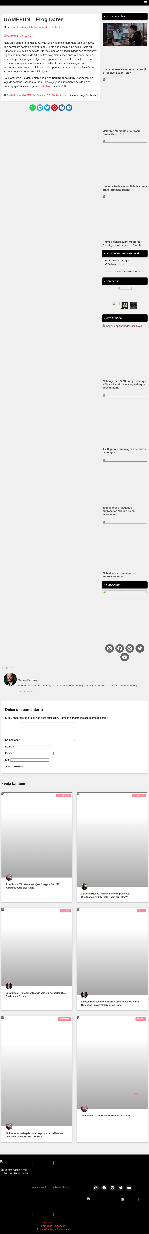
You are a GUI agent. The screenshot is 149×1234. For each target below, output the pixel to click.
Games (41, 95)
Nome (9, 746)
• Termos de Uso (52, 1222)
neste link (44, 86)
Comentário (12, 739)
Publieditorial (59, 95)
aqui (140, 271)
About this (110, 271)
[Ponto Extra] (124, 305)
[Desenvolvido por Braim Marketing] (130, 1200)
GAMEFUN (28, 95)
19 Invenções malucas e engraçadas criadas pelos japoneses (119, 511)
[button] (32, 107)
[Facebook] (119, 648)
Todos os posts (27, 691)
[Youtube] (124, 657)
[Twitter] (139, 648)
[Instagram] (109, 648)
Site (7, 759)
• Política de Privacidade (52, 1226)
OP (48, 95)
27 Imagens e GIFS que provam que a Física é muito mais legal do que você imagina (125, 384)
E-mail (9, 753)
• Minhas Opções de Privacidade (52, 1229)
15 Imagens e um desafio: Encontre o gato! (106, 1115)
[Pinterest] (129, 648)
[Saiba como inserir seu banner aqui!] (116, 305)
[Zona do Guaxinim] (133, 305)
